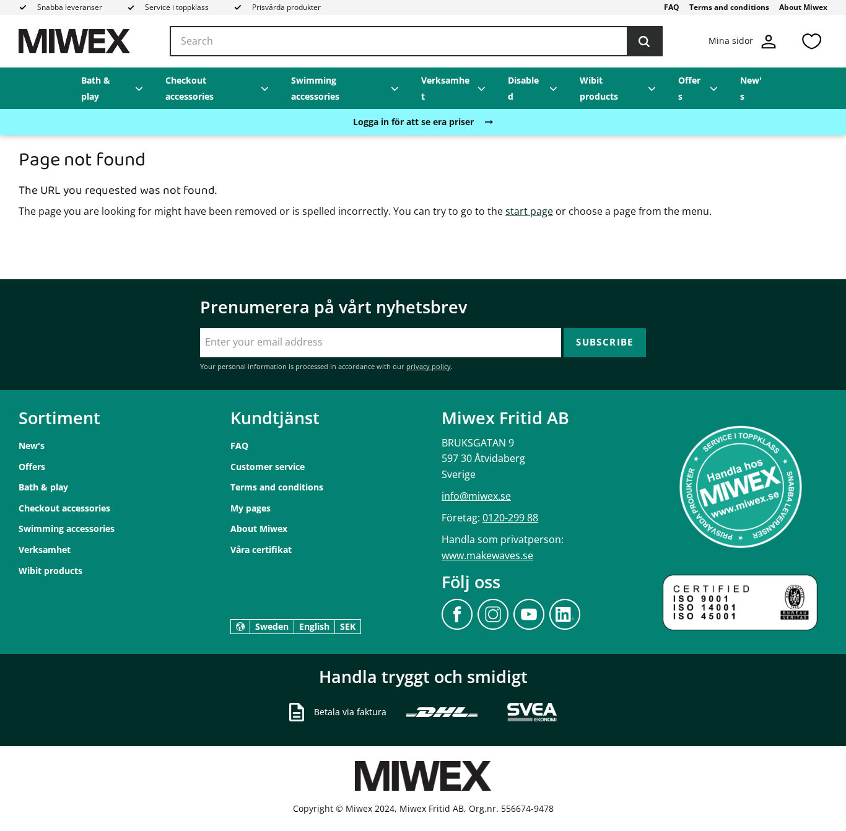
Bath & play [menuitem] (95, 88)
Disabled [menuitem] (523, 88)
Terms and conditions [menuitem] (729, 7)
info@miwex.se (476, 496)
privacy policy (428, 366)
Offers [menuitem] (689, 88)
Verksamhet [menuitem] (445, 88)
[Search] (644, 41)
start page (529, 211)
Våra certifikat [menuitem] (261, 549)
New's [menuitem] (751, 88)
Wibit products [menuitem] (599, 88)
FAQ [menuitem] (671, 7)
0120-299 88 (510, 517)
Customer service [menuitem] (267, 466)
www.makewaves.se (487, 555)
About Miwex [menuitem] (803, 7)
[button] (811, 41)
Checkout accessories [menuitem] (189, 88)
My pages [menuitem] (250, 508)
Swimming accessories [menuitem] (315, 88)
